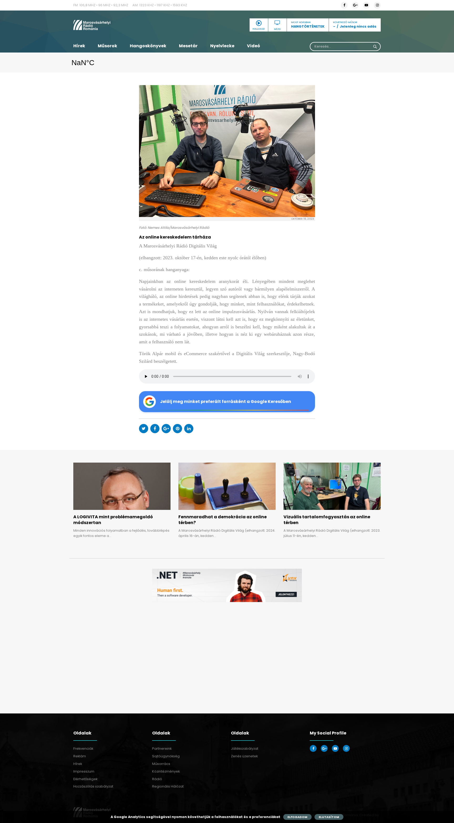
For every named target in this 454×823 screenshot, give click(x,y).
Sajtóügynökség (166, 756)
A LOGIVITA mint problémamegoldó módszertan (113, 520)
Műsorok (107, 46)
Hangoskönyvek (148, 46)
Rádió (157, 779)
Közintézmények (166, 771)
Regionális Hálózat (168, 786)
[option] (227, 585)
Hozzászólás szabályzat (93, 786)
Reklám (79, 756)
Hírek (79, 46)
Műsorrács (161, 764)
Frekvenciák (83, 748)
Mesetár (188, 46)
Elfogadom (297, 817)
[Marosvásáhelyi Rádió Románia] (122, 25)
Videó (253, 46)
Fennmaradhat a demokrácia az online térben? (222, 520)
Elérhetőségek (85, 779)
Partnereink (162, 748)
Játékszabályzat (244, 748)
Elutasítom (329, 817)
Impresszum (83, 771)
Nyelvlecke (222, 46)
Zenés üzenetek (244, 756)
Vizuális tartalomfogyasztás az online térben (326, 520)
